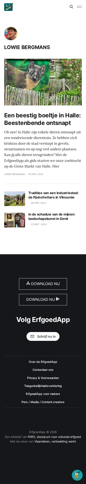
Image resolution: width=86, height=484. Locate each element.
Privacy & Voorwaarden (43, 378)
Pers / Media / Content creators (43, 402)
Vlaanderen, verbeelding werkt (55, 441)
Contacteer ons (43, 369)
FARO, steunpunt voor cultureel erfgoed (54, 437)
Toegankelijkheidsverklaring (43, 386)
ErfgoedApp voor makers (43, 394)
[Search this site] (71, 7)
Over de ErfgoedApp (43, 361)
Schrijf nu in (46, 336)
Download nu (45, 284)
